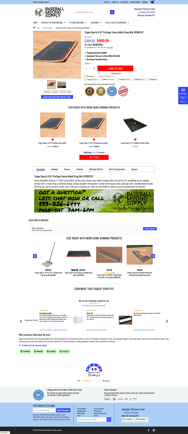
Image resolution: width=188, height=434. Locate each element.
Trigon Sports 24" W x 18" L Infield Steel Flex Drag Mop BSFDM (48, 273)
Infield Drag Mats (47, 28)
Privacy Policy (98, 411)
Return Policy (80, 413)
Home (38, 28)
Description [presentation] (40, 169)
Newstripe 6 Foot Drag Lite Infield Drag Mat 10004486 (78, 273)
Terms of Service (99, 408)
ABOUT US (107, 2)
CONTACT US (115, 2)
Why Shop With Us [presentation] (96, 169)
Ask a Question (151, 229)
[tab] (40, 169)
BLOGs (96, 415)
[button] (21, 321)
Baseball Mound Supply (44, 430)
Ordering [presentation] (79, 169)
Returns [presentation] (67, 169)
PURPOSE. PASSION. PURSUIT (41, 2)
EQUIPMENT (95, 22)
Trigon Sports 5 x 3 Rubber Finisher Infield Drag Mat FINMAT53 (135, 143)
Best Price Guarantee (100, 413)
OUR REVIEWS (124, 2)
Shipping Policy (81, 411)
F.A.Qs (79, 415)
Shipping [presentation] (54, 169)
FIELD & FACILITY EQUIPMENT (116, 22)
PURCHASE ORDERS (135, 2)
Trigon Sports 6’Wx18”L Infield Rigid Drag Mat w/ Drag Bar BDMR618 (109, 276)
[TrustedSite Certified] (128, 420)
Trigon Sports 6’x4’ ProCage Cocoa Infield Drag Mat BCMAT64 (94, 143)
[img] (94, 303)
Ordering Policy (81, 408)
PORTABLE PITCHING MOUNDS (52, 22)
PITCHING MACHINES (77, 22)
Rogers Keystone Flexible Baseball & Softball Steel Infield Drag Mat (139, 273)
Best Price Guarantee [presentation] (117, 169)
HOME (35, 22)
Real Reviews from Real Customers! (92, 305)
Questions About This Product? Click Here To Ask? (57, 97)
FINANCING (145, 2)
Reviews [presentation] (134, 169)
